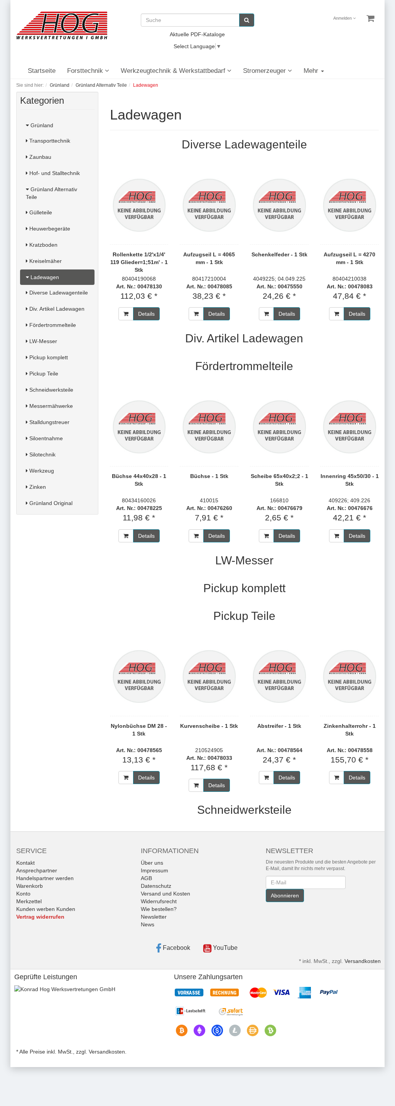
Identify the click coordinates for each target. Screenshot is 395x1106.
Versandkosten (362, 961)
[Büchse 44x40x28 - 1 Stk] (139, 426)
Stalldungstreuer (48, 422)
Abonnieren (285, 895)
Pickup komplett (48, 357)
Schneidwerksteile (50, 390)
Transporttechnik (49, 141)
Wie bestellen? (159, 909)
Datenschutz (156, 886)
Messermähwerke (50, 406)
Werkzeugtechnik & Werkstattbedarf (174, 70)
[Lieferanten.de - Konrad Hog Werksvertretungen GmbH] (64, 989)
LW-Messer (42, 341)
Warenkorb (29, 886)
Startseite (42, 70)
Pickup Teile (43, 373)
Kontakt (25, 863)
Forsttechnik (86, 70)
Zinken (37, 487)
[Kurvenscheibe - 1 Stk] (209, 676)
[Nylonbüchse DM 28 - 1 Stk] (139, 676)
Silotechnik (42, 454)
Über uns (152, 863)
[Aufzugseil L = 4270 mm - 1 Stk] (349, 205)
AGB (146, 878)
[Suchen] (246, 20)
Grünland (41, 125)
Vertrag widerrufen (40, 917)
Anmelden (343, 18)
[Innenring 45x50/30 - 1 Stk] (349, 426)
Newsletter (154, 917)
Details (146, 314)
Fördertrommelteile (52, 325)
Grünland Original (50, 503)
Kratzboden (42, 245)
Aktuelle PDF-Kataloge (197, 34)
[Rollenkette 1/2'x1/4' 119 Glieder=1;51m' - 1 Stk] (139, 205)
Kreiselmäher (45, 261)
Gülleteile (40, 212)
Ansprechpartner (36, 870)
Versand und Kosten (165, 894)
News (147, 924)
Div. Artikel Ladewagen (56, 309)
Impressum (154, 870)
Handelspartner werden (45, 878)
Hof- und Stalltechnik (54, 173)
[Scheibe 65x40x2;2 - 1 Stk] (279, 426)
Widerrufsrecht (159, 901)
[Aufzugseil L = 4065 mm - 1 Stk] (209, 205)
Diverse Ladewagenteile (58, 293)
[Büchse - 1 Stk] (209, 426)
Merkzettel (29, 901)
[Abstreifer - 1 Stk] (279, 676)
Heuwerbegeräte (49, 229)
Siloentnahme (45, 438)
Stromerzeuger (265, 70)
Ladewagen (44, 277)
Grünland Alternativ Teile (51, 193)
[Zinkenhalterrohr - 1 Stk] (349, 676)
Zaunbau (39, 157)
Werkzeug (41, 471)
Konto (23, 894)
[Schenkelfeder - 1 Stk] (279, 205)
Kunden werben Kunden (45, 909)
